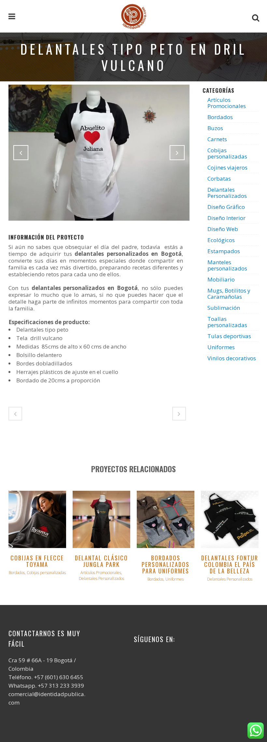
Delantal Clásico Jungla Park (101, 561)
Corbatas (219, 178)
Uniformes (221, 347)
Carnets (217, 139)
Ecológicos (221, 240)
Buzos (215, 128)
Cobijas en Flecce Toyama (37, 561)
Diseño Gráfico (226, 207)
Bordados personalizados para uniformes (166, 564)
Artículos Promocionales (226, 103)
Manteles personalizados (227, 265)
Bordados (220, 117)
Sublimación (223, 308)
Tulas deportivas (229, 336)
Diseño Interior (226, 218)
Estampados (223, 251)
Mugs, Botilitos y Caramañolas (228, 293)
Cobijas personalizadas (227, 153)
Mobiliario (221, 279)
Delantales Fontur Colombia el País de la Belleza (229, 564)
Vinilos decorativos (231, 358)
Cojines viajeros (227, 167)
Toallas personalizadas (227, 322)
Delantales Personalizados (227, 192)
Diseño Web (222, 229)
